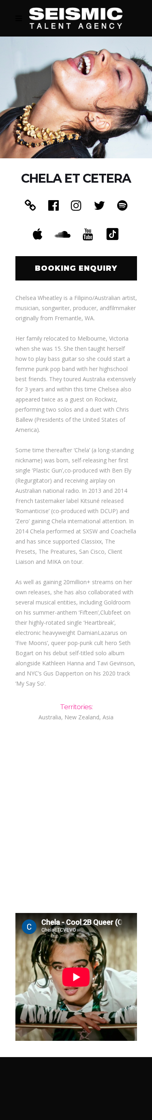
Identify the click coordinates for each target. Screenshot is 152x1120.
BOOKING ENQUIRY (76, 268)
